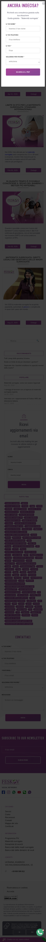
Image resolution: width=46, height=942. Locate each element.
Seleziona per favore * (15, 57)
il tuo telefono (12, 35)
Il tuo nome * (11, 24)
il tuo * (8, 46)
